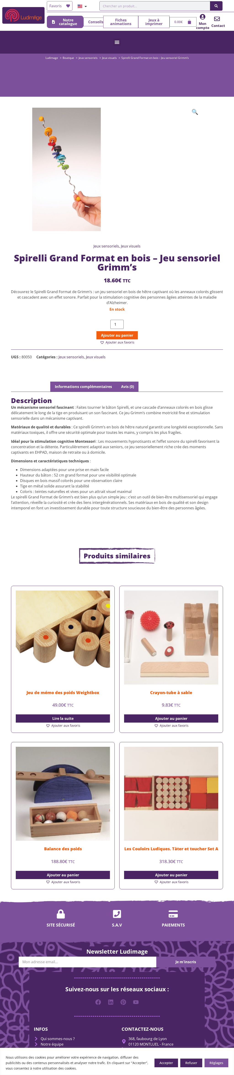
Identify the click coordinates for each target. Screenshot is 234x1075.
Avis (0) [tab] (127, 386)
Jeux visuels (96, 356)
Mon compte (202, 25)
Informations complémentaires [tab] (83, 386)
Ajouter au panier (117, 335)
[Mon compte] (202, 17)
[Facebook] (98, 1002)
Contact (218, 25)
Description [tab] (35, 386)
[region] (117, 1061)
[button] (117, 42)
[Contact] (217, 19)
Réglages (216, 1063)
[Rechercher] (216, 5)
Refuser (191, 1063)
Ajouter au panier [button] (171, 718)
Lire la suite (63, 718)
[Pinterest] (123, 1002)
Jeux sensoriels (71, 356)
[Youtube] (136, 1002)
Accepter (166, 1063)
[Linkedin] (111, 1002)
